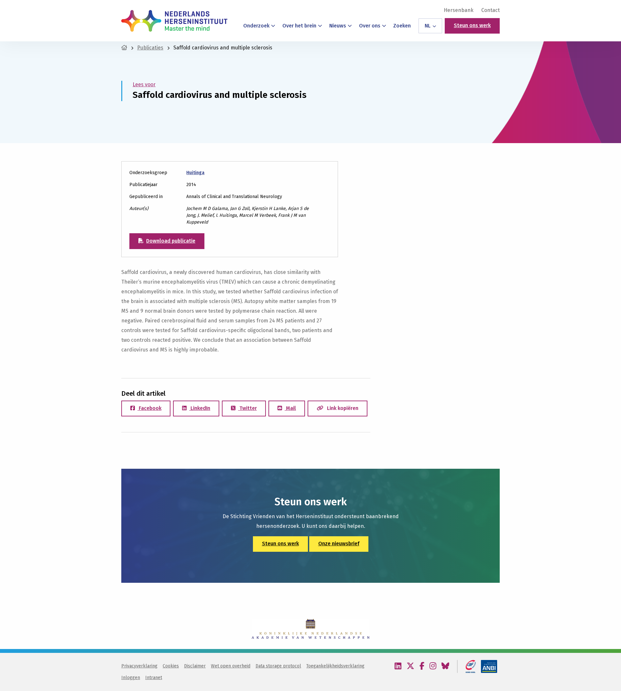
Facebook (149, 408)
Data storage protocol (278, 666)
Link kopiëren (342, 408)
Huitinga (195, 172)
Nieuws (337, 26)
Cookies (171, 666)
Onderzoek (256, 26)
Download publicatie (170, 241)
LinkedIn (199, 408)
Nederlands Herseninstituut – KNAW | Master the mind (174, 21)
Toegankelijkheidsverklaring (335, 666)
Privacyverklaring (139, 666)
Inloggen (130, 677)
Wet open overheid (230, 666)
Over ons (369, 26)
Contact (490, 10)
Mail (290, 408)
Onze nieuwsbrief (338, 543)
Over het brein (299, 26)
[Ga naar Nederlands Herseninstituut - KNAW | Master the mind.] (124, 48)
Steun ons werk (472, 25)
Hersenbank (459, 10)
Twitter (247, 408)
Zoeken (402, 26)
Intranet (153, 677)
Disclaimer (195, 666)
